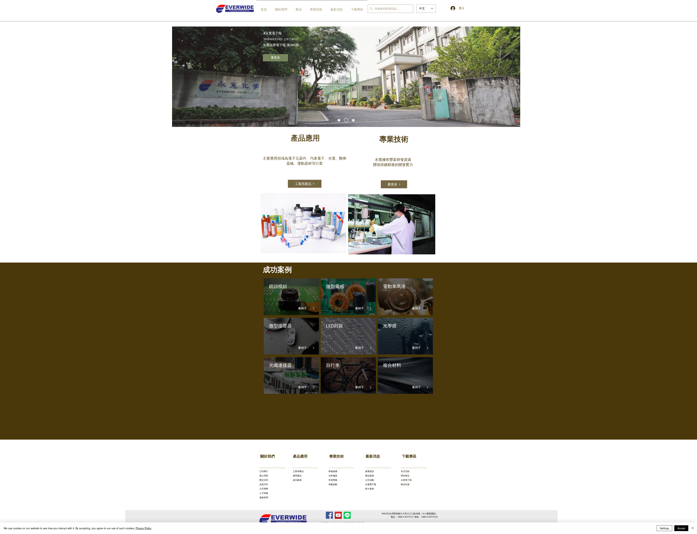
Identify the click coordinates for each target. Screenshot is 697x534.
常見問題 (333, 480)
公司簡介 (263, 471)
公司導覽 (263, 489)
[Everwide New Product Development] (345, 120)
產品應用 (300, 456)
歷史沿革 (263, 480)
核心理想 (263, 475)
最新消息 (373, 456)
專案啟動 (333, 484)
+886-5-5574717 (405, 517)
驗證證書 (405, 484)
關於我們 (267, 456)
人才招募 (263, 493)
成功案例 (297, 480)
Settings (664, 528)
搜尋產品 (297, 475)
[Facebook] (329, 515)
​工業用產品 (298, 471)
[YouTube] (338, 515)
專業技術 (336, 456)
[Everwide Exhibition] (352, 120)
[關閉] (692, 528)
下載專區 (409, 456)
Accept (681, 528)
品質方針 (263, 484)
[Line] (347, 515)
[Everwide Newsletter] (339, 120)
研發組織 (333, 471)
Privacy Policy (143, 528)
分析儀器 (333, 475)
